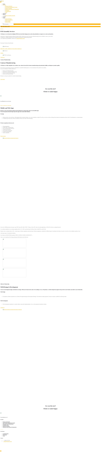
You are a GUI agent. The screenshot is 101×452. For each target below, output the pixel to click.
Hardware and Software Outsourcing (12, 9)
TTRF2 (1, 53)
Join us (4, 14)
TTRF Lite (2, 57)
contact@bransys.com (20, 38)
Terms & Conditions (9, 19)
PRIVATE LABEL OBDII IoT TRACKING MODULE (11, 48)
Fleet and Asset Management (8, 423)
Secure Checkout (8, 18)
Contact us (2, 307)
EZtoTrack (7, 10)
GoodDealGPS (8, 11)
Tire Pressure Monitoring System (11, 7)
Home (4, 4)
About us (4, 13)
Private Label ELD (8, 6)
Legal (4, 17)
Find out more (3, 136)
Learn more (2, 79)
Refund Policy (7, 21)
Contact (4, 16)
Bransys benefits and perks (10, 15)
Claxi (6, 12)
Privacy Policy (8, 20)
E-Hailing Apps (6, 425)
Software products (8, 8)
